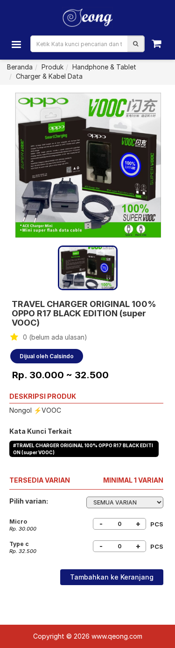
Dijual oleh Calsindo (47, 356)
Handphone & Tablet (104, 67)
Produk (52, 67)
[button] (135, 44)
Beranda (20, 67)
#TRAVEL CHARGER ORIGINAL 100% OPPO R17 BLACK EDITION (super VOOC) (83, 449)
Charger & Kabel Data (49, 76)
